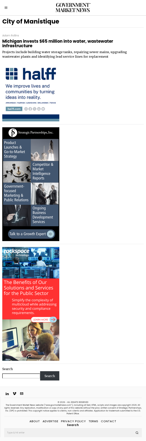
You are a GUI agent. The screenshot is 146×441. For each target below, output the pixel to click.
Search (7, 369)
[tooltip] (7, 394)
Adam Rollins (10, 35)
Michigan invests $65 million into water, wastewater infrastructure (57, 43)
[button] (137, 432)
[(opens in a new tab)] (30, 184)
